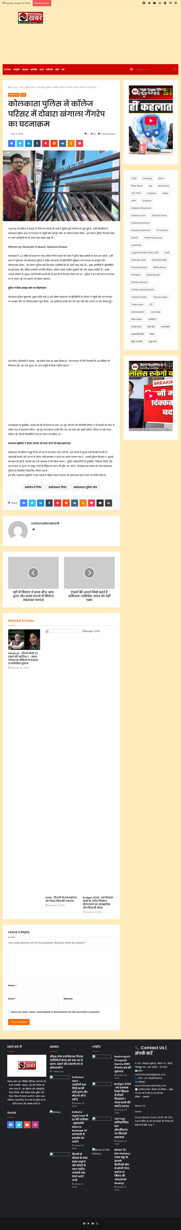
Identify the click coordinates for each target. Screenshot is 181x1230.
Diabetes (146, 200)
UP (151, 304)
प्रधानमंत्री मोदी (137, 334)
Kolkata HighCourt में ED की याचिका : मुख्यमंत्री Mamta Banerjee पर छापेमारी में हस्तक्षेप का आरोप (80, 1126)
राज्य (41, 69)
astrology (147, 178)
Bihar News (137, 185)
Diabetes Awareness (141, 208)
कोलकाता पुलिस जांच (86, 487)
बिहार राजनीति (136, 341)
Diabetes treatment (140, 230)
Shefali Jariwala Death (142, 289)
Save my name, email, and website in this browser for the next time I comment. (55, 1011)
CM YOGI (136, 193)
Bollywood (163, 185)
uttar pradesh (137, 312)
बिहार (152, 334)
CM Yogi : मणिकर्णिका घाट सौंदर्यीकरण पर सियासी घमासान (121, 1128)
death (165, 193)
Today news (137, 304)
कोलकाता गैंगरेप (58, 487)
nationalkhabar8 (45, 523)
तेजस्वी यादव (136, 326)
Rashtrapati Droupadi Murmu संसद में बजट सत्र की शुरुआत (122, 1064)
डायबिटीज (152, 319)
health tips (136, 245)
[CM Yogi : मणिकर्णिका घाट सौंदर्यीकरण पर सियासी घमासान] (102, 1123)
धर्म (63, 69)
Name (12, 985)
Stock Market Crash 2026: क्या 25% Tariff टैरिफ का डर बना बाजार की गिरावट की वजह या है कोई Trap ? (154, 1121)
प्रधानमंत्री (165, 326)
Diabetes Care (138, 215)
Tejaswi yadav (160, 297)
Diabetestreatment (140, 222)
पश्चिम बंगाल (30, 87)
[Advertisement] (122, 35)
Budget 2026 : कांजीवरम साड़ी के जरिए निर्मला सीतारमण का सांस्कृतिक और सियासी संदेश (98, 902)
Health (134, 237)
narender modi (138, 260)
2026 (133, 178)
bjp (150, 185)
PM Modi (135, 274)
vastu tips (155, 312)
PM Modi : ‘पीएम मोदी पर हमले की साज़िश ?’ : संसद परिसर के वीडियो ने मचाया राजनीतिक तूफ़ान (23, 658)
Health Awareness (153, 237)
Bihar (161, 178)
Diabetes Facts (159, 215)
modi (167, 252)
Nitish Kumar (159, 267)
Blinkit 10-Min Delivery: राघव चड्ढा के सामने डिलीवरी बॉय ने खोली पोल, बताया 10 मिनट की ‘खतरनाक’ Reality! (122, 1166)
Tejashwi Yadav (139, 297)
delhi (133, 200)
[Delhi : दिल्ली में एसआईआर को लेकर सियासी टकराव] (61, 761)
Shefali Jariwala (139, 282)
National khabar (139, 267)
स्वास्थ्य (25, 69)
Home (7, 69)
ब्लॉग (57, 69)
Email (12, 998)
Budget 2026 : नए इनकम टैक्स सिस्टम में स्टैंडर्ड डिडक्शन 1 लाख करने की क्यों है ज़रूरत (122, 1095)
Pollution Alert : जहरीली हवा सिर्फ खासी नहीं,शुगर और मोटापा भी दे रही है (79, 1088)
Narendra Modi (159, 260)
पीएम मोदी (151, 326)
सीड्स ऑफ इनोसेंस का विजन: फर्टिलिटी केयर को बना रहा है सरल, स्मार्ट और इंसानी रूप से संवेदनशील (67, 1062)
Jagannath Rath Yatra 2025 (144, 252)
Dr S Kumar (162, 230)
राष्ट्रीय (16, 69)
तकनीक (34, 69)
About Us (140, 1105)
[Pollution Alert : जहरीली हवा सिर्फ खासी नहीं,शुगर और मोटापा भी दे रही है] (59, 1082)
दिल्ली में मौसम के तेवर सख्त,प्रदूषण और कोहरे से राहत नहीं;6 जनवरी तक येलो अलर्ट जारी (80, 1167)
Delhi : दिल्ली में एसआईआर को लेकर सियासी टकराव (61, 899)
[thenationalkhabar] (30, 17)
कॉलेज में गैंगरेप (34, 487)
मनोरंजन (49, 69)
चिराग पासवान (136, 319)
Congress (151, 193)
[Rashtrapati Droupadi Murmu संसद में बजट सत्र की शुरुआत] (102, 1061)
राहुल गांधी (152, 341)
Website (68, 998)
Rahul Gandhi (153, 274)
